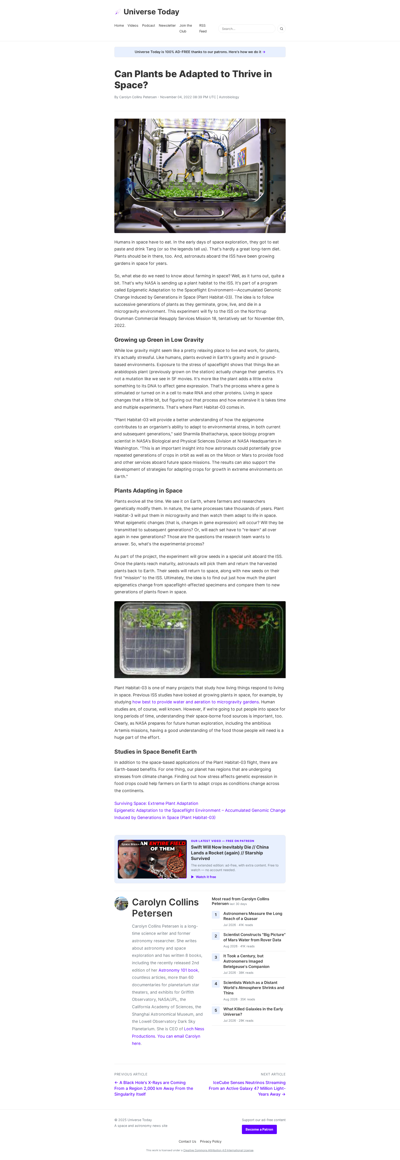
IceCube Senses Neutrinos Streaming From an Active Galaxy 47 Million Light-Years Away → (247, 1088)
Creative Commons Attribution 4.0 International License (218, 1150)
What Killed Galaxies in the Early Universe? (253, 1012)
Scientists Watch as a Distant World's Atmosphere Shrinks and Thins (253, 987)
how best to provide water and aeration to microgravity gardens (195, 701)
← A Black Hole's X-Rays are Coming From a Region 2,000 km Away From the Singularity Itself (153, 1088)
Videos (133, 25)
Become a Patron (259, 1129)
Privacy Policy (211, 1141)
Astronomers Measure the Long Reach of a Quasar (252, 916)
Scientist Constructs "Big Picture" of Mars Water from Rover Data (254, 937)
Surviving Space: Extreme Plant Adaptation (156, 803)
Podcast (148, 25)
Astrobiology (229, 97)
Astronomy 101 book (178, 970)
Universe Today (151, 11)
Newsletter (167, 25)
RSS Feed (203, 28)
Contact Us (187, 1141)
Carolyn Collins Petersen (138, 97)
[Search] (281, 29)
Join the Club (185, 28)
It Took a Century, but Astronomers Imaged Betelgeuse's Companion (246, 961)
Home (119, 25)
